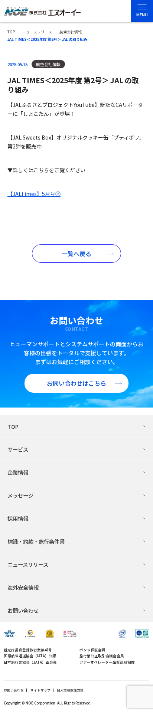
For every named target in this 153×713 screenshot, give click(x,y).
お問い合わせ (23, 610)
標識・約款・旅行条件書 (36, 541)
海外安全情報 (23, 587)
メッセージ (20, 495)
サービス (17, 449)
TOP (13, 426)
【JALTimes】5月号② (34, 193)
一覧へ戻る (76, 253)
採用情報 (17, 518)
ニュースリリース (27, 564)
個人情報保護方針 (70, 690)
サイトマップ (40, 690)
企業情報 (17, 472)
